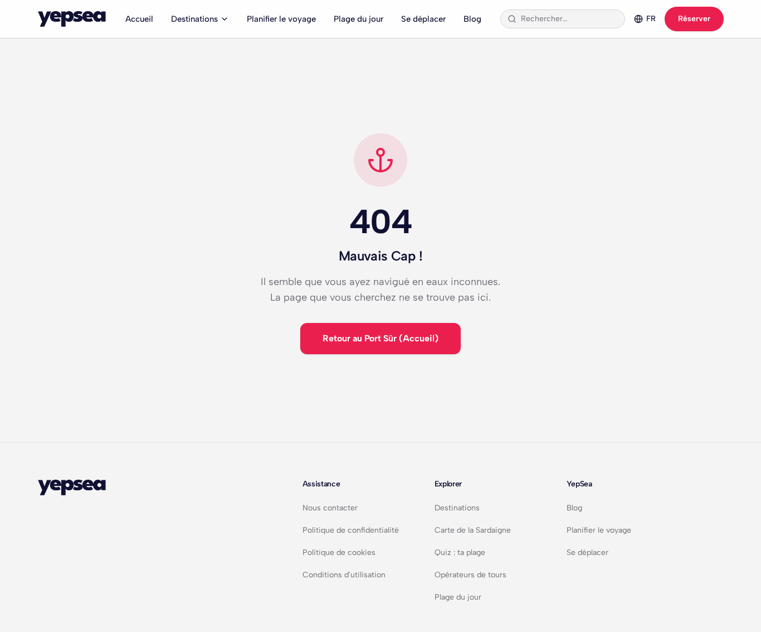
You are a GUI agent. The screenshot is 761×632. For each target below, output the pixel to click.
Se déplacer (423, 19)
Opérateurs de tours (470, 575)
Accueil (139, 19)
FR (651, 18)
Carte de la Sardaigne (473, 530)
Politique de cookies (339, 552)
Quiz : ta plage (460, 552)
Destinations (194, 19)
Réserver (694, 18)
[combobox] (569, 19)
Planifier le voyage (281, 19)
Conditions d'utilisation (344, 575)
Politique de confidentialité (351, 530)
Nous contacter (330, 508)
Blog (472, 19)
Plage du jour (358, 19)
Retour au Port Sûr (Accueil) (380, 338)
